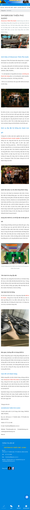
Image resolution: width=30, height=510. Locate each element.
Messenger (26, 508)
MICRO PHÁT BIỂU (9, 7)
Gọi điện (4, 508)
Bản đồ (19, 508)
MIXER (15, 7)
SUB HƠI (2, 7)
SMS (11, 508)
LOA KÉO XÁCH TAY (21, 7)
